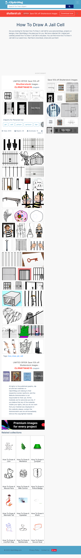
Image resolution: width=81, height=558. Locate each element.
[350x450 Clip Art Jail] (8, 231)
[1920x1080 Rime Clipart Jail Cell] (31, 332)
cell (11, 124)
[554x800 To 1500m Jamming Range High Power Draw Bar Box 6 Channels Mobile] (38, 347)
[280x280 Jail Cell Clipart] (19, 286)
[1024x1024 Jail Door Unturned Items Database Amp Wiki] (7, 286)
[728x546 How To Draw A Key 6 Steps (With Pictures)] (33, 260)
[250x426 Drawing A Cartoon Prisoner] (39, 231)
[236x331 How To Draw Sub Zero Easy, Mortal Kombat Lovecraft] (25, 347)
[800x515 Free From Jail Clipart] (31, 159)
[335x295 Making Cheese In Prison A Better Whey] (12, 299)
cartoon (28, 124)
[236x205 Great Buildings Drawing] (21, 246)
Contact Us (45, 550)
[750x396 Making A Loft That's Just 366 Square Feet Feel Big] (34, 286)
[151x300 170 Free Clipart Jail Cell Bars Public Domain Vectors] (27, 185)
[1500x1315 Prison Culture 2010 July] (33, 316)
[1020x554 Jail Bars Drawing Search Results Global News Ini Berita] (13, 173)
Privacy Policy (34, 550)
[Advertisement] (41, 56)
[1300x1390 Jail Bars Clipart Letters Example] (9, 275)
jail (5, 124)
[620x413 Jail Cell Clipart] (35, 173)
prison (19, 124)
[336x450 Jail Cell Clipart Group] (7, 185)
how (9, 356)
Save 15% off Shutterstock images (62, 80)
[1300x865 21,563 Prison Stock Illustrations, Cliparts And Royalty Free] (33, 145)
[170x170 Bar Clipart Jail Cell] (10, 159)
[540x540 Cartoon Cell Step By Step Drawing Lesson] (21, 216)
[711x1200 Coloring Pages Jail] (21, 231)
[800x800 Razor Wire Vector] (9, 332)
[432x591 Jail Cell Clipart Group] (38, 275)
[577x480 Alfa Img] (33, 200)
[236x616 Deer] (30, 231)
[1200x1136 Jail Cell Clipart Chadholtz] (24, 275)
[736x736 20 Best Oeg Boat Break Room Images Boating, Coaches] (11, 200)
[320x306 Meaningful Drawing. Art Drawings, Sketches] (12, 316)
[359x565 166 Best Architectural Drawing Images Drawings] (18, 185)
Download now (67, 13)
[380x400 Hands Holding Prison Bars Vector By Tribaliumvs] (37, 246)
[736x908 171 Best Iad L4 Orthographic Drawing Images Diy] (38, 185)
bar (36, 124)
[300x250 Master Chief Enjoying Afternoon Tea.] (33, 299)
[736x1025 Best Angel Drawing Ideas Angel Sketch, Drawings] (7, 216)
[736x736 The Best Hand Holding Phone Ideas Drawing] (10, 347)
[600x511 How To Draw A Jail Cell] (11, 260)
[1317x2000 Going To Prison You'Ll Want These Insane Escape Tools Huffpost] (6, 246)
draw (14, 356)
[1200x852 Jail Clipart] (12, 145)
